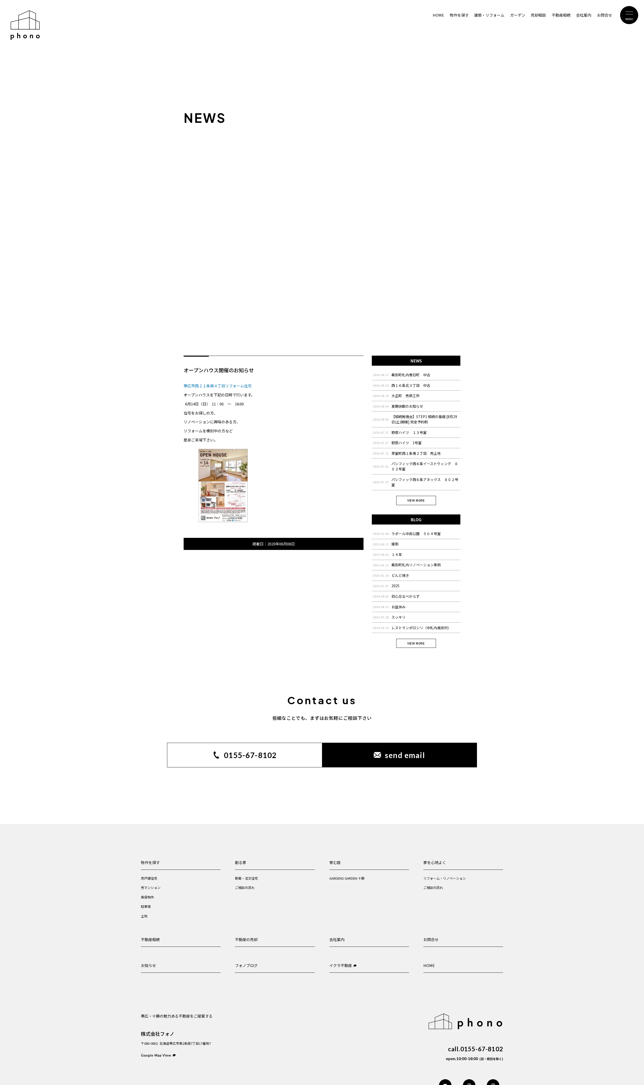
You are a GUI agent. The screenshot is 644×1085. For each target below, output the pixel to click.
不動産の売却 (246, 939)
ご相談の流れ (245, 887)
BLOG (416, 519)
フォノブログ (246, 965)
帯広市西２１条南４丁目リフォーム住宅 (218, 385)
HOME (429, 965)
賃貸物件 (147, 897)
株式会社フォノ (157, 1033)
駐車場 (146, 906)
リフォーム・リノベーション (444, 878)
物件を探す (150, 862)
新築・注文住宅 (246, 878)
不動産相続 (150, 939)
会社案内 (336, 939)
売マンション (150, 887)
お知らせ (148, 965)
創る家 (240, 862)
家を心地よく (434, 862)
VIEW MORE (416, 500)
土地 (144, 916)
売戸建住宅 (149, 878)
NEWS (416, 361)
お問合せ (430, 939)
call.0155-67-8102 (475, 1049)
